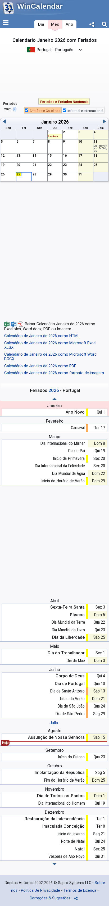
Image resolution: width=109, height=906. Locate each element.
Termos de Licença (79, 890)
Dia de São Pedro (70, 713)
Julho (54, 722)
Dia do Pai (76, 450)
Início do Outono (71, 756)
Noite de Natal (73, 841)
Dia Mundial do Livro (68, 629)
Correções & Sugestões (50, 898)
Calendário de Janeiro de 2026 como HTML (42, 335)
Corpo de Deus (70, 675)
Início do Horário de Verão (63, 480)
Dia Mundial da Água (68, 473)
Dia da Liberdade (68, 637)
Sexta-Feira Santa (67, 607)
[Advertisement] (54, 75)
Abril (54, 600)
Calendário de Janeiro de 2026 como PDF (40, 366)
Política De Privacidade (40, 890)
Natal (80, 848)
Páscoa (77, 614)
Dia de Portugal (70, 683)
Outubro (54, 765)
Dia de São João (71, 706)
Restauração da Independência (55, 818)
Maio (54, 646)
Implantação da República (60, 772)
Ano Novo (53, 136)
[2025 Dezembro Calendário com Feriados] (54, 399)
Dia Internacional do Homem (61, 803)
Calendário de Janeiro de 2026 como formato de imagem (54, 372)
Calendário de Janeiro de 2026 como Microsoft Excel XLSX (50, 345)
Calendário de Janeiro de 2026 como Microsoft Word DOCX (50, 356)
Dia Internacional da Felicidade (60, 465)
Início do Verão (72, 698)
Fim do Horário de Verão (64, 780)
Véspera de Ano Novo (66, 856)
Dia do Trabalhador (66, 652)
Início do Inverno (71, 833)
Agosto (54, 730)
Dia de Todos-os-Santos (61, 795)
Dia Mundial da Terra (68, 622)
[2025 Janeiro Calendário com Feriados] (54, 864)
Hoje (5, 743)
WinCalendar (40, 6)
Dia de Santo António (67, 691)
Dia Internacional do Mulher (62, 443)
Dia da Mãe (75, 660)
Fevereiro (54, 421)
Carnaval (78, 427)
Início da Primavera (69, 458)
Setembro (55, 750)
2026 (63, 122)
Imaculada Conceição (63, 826)
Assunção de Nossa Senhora (56, 737)
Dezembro (54, 812)
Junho (54, 669)
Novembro (54, 789)
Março (54, 436)
